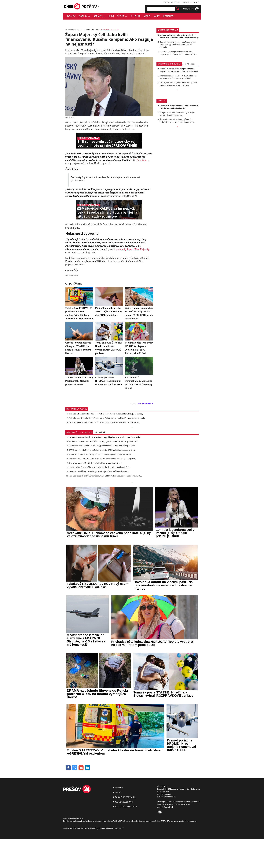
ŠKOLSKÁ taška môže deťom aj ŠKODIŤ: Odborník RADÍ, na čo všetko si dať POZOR (177, 120)
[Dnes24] (89, 6)
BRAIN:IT (119, 828)
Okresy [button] (83, 16)
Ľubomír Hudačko (90, 29)
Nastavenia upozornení (126, 806)
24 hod (191, 64)
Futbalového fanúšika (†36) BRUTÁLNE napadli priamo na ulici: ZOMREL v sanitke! (179, 70)
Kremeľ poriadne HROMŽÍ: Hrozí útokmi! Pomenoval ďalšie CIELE (95, 463)
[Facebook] (68, 768)
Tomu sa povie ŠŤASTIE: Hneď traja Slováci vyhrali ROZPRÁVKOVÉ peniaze (98, 471)
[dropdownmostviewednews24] (177, 90)
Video (147, 16)
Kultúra (135, 16)
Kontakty (168, 16)
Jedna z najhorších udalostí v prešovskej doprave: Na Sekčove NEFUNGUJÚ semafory (179, 36)
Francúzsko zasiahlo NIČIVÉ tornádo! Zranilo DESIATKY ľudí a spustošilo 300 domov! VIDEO (105, 476)
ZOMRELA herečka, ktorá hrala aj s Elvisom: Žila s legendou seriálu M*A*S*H (99, 467)
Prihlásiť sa (188, 9)
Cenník (118, 792)
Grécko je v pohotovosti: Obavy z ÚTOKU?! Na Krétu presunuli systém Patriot (100, 454)
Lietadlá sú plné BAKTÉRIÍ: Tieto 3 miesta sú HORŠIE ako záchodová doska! (179, 106)
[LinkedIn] (87, 768)
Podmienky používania (125, 797)
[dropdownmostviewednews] (177, 59)
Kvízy (157, 16)
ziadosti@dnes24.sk (165, 807)
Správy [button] (98, 16)
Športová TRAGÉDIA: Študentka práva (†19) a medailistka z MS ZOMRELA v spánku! (102, 458)
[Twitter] (75, 768)
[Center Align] (178, 9)
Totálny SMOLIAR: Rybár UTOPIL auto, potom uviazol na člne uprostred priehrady (178, 83)
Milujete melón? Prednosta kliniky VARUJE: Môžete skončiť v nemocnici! (177, 113)
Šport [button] (121, 16)
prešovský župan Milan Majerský (132, 249)
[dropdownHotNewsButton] (177, 127)
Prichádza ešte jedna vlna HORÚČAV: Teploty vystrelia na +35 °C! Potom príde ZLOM (178, 77)
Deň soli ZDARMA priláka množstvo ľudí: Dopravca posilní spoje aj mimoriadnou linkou (178, 52)
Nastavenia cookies (124, 802)
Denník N (141, 160)
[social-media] (159, 812)
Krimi (111, 16)
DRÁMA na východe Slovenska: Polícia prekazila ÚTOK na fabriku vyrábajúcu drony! (102, 450)
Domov (71, 16)
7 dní (184, 64)
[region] (98, 6)
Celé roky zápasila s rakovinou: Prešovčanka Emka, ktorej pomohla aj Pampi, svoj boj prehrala (178, 44)
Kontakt (119, 787)
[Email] (81, 768)
